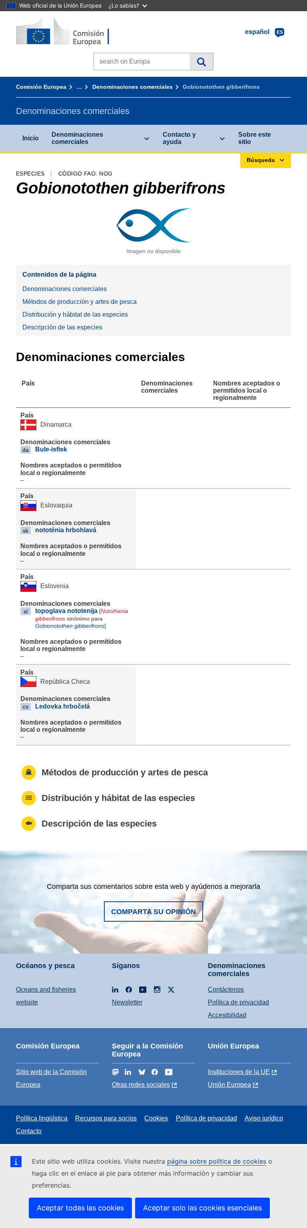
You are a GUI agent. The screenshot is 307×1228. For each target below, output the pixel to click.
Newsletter (127, 1002)
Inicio (30, 138)
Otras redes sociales (141, 1084)
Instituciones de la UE (239, 1071)
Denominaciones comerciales (132, 87)
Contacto (29, 1131)
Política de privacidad (238, 1002)
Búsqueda (201, 61)
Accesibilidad (227, 1015)
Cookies (156, 1118)
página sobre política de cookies (216, 1161)
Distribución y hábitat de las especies (75, 314)
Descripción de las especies (62, 327)
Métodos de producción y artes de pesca (79, 301)
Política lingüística (42, 1118)
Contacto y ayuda (179, 138)
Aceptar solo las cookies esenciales (202, 1208)
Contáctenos (226, 989)
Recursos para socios (106, 1118)
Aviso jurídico (264, 1118)
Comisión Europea (41, 87)
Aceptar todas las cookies (80, 1208)
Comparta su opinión (153, 912)
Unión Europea (229, 1084)
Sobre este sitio (254, 138)
